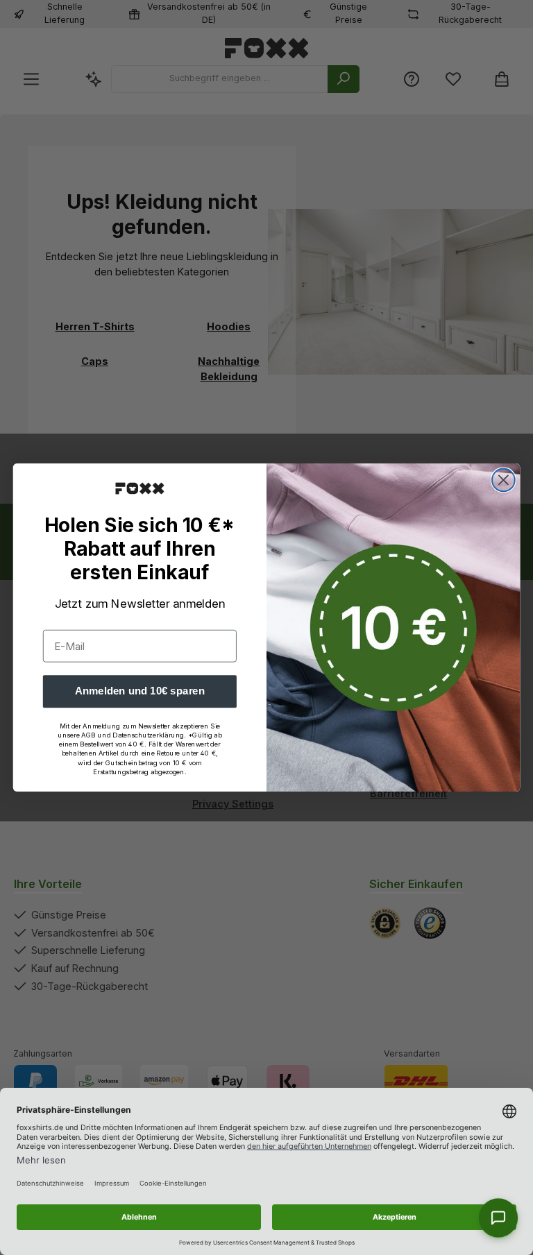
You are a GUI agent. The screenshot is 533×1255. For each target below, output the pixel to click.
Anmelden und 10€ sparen (140, 691)
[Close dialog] (503, 480)
